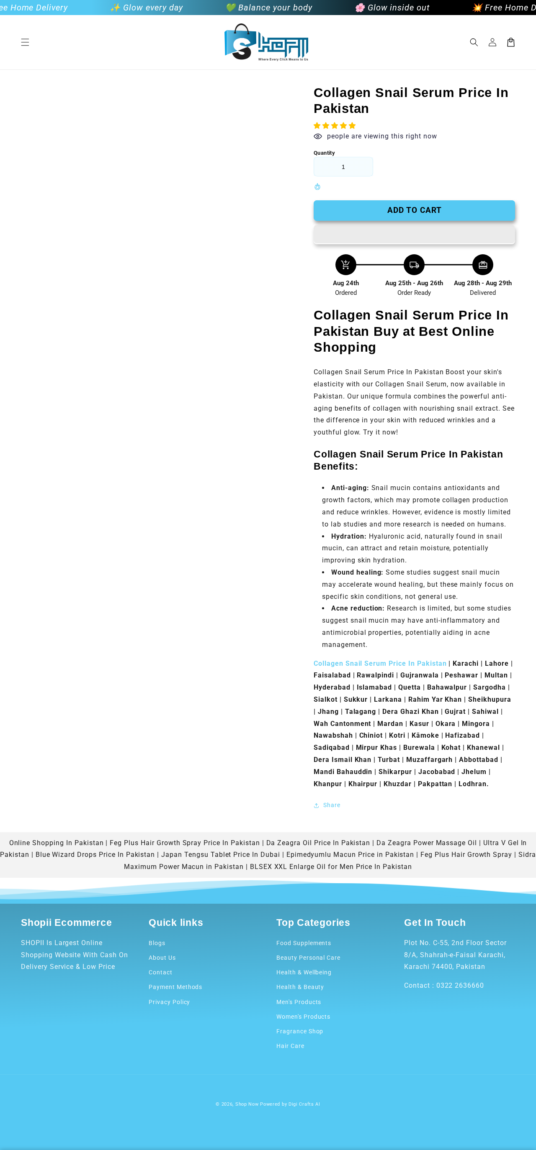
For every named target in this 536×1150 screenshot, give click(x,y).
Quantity (324, 153)
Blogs (157, 943)
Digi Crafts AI (304, 1104)
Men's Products (298, 1002)
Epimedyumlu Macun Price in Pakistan (350, 855)
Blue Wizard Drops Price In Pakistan (95, 855)
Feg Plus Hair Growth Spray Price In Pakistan (185, 843)
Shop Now (247, 1104)
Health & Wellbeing (304, 972)
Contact (161, 972)
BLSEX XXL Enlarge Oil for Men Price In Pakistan (331, 867)
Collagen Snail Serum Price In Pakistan (380, 663)
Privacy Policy (169, 1002)
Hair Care (290, 1046)
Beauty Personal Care (308, 957)
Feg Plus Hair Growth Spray (466, 855)
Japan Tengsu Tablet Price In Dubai (220, 855)
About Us (162, 957)
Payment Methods (175, 987)
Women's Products (303, 1016)
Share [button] (331, 805)
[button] (25, 42)
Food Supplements (303, 943)
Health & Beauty (300, 987)
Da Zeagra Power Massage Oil (426, 843)
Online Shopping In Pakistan (56, 843)
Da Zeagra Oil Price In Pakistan (318, 843)
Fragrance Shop (299, 1031)
